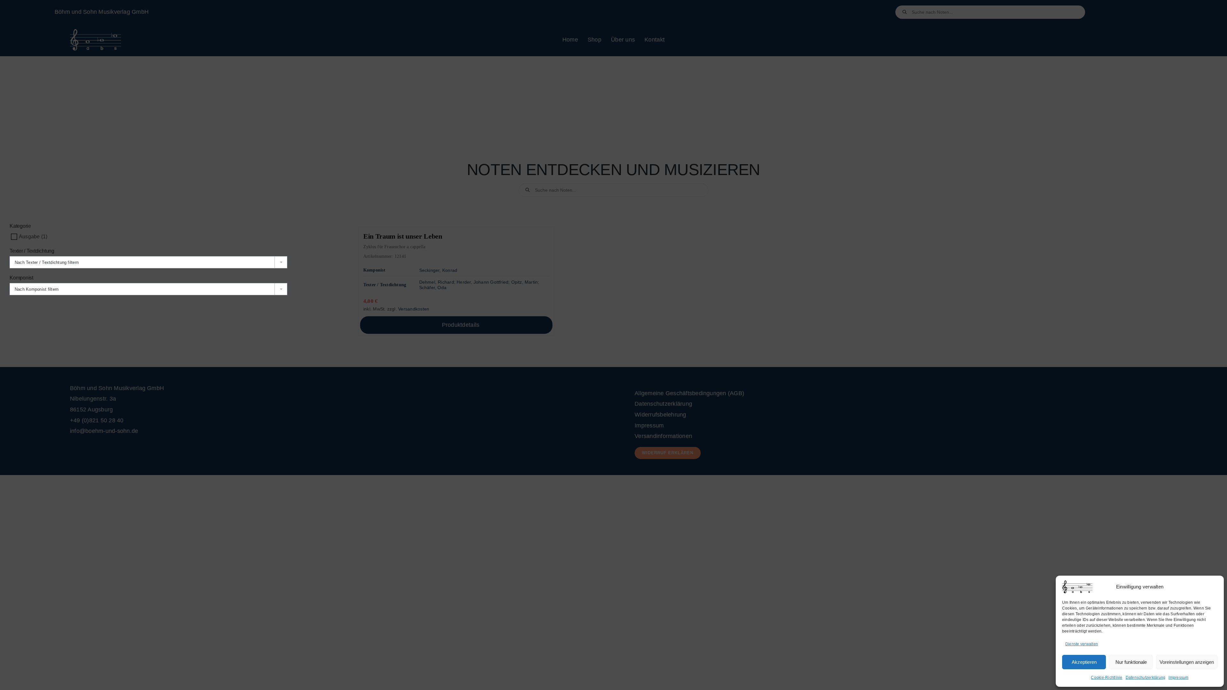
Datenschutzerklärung (1146, 677)
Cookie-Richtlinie (1106, 677)
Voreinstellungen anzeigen (1187, 662)
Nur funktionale (1131, 662)
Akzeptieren (1084, 662)
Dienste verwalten (1081, 644)
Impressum (1178, 677)
